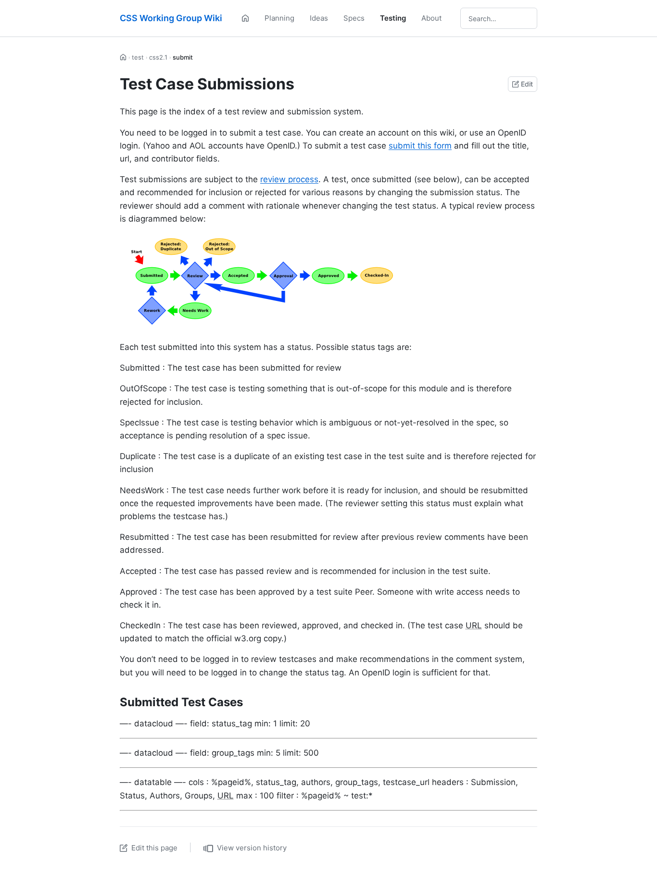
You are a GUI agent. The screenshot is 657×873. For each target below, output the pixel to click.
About (431, 18)
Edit (527, 84)
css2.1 (158, 57)
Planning (279, 18)
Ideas (319, 18)
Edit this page (154, 847)
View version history (252, 847)
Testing (393, 18)
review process (289, 179)
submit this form (420, 145)
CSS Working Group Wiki (171, 18)
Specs (354, 18)
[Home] (245, 18)
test (138, 57)
